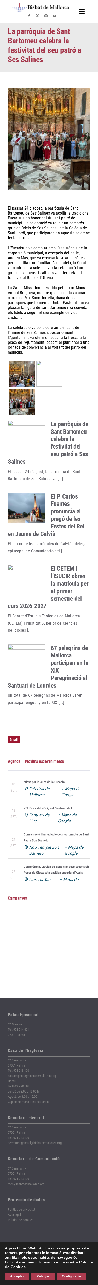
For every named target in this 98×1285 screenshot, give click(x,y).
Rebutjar (43, 1276)
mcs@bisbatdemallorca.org (26, 1184)
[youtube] (54, 15)
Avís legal (14, 1215)
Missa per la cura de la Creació (44, 781)
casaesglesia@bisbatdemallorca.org (32, 1076)
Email (14, 740)
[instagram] (46, 15)
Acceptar (17, 1276)
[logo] (40, 4)
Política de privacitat (21, 1209)
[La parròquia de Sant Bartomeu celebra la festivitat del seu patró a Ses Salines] (26, 436)
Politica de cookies (20, 1220)
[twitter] (37, 15)
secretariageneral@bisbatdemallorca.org (35, 1143)
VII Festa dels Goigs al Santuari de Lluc (50, 808)
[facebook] (29, 15)
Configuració (71, 1276)
